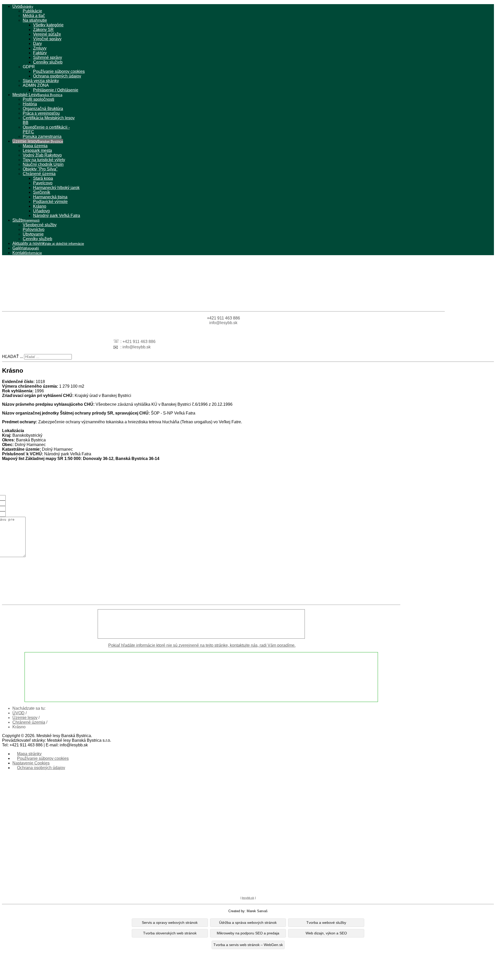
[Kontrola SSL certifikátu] (238, 886)
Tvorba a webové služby (326, 923)
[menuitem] (22, 6)
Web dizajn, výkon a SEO (326, 933)
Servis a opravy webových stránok (170, 923)
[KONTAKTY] (201, 677)
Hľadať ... (12, 356)
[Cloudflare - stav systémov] (257, 886)
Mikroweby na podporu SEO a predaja (248, 933)
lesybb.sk (248, 897)
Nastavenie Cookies (31, 763)
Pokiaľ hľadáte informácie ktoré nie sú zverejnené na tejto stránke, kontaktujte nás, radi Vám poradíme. (202, 645)
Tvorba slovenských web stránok (170, 933)
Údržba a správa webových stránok (248, 923)
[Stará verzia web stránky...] (201, 624)
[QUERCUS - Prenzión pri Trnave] (223, 271)
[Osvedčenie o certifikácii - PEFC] (223, 296)
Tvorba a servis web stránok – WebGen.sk (248, 945)
